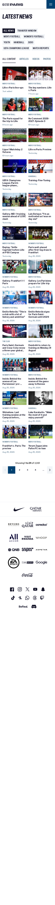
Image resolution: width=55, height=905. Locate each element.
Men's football (12, 36)
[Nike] (19, 509)
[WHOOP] (41, 538)
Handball (19, 42)
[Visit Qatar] (27, 524)
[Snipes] (27, 550)
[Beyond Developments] (13, 524)
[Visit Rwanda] (27, 538)
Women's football (34, 36)
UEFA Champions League (16, 48)
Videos (36, 59)
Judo (30, 42)
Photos (47, 59)
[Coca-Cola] (27, 575)
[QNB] (13, 550)
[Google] (41, 562)
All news (9, 30)
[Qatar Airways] (35, 509)
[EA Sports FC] (13, 562)
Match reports (41, 48)
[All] (13, 538)
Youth (7, 42)
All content (9, 59)
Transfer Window (27, 30)
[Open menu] (50, 4)
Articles (24, 59)
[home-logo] (12, 4)
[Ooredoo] (41, 524)
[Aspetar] (41, 550)
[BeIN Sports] (27, 562)
